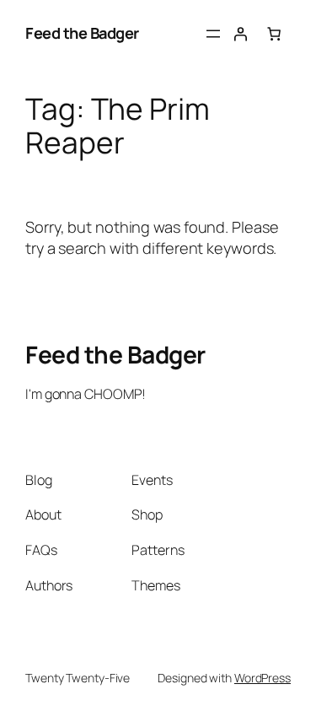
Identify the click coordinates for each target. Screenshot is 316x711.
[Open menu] (213, 34)
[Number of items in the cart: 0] (274, 34)
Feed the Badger (82, 33)
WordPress (262, 678)
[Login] (240, 34)
